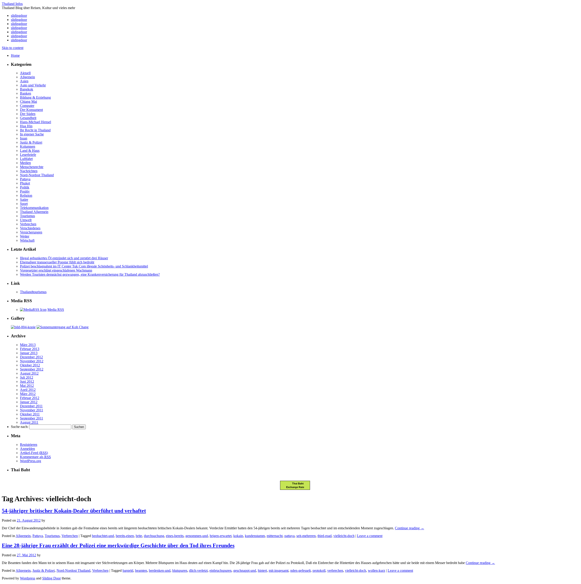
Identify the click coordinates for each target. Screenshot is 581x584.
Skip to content (12, 48)
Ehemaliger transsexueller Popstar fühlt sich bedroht (57, 262)
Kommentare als (35, 457)
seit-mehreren (306, 536)
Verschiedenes (30, 228)
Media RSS (55, 310)
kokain (238, 536)
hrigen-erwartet (220, 536)
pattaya (289, 536)
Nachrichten (28, 171)
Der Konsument (31, 110)
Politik (24, 187)
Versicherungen (31, 232)
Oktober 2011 (30, 414)
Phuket (25, 183)
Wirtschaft (27, 240)
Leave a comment (369, 536)
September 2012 (31, 369)
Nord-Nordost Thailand (37, 175)
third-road (325, 536)
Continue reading (409, 528)
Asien (24, 81)
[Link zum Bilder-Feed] (33, 310)
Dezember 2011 (31, 406)
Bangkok (26, 89)
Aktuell (25, 73)
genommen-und (196, 536)
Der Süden (27, 114)
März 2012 (28, 394)
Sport (24, 204)
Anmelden (27, 449)
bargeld (128, 570)
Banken (25, 93)
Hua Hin (26, 126)
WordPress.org (30, 461)
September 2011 (31, 418)
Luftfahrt (26, 159)
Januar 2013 (28, 353)
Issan (23, 138)
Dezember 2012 (31, 357)
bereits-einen (125, 536)
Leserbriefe (28, 155)
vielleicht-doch (344, 536)
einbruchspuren (220, 570)
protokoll (319, 570)
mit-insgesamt (278, 570)
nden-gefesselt (300, 570)
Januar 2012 (28, 402)
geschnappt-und (244, 570)
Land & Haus (29, 150)
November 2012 (31, 361)
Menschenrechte (31, 167)
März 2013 (28, 345)
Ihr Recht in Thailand (35, 130)
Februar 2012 (29, 398)
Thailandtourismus (33, 292)
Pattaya (25, 179)
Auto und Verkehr (33, 85)
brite (139, 536)
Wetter (24, 236)
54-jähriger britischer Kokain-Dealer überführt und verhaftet (74, 511)
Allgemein (27, 77)
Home (15, 55)
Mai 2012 (27, 386)
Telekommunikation (34, 208)
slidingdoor (19, 15)
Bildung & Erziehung (35, 97)
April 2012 (28, 390)
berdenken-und (159, 570)
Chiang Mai (28, 101)
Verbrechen (28, 224)
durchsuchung (154, 536)
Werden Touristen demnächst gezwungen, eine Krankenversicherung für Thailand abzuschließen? (90, 274)
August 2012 (29, 373)
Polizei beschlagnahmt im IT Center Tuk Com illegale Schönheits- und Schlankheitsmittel (84, 266)
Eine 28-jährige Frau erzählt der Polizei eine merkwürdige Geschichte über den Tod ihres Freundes (118, 545)
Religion (26, 195)
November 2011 (31, 410)
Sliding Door (51, 578)
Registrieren (28, 445)
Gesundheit (28, 118)
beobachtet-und (103, 536)
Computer (27, 106)
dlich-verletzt (198, 570)
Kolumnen (27, 146)
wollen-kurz (376, 570)
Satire (24, 199)
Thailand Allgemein (34, 212)
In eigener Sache (32, 134)
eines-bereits (175, 536)
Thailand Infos (12, 4)
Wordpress (27, 578)
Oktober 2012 (30, 365)
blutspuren (179, 570)
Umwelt (26, 220)
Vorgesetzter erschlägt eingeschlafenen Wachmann (56, 270)
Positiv (25, 191)
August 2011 (29, 422)
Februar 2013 (29, 349)
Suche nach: (19, 427)
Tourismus (27, 216)
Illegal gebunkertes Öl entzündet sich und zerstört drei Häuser (64, 258)
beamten (141, 570)
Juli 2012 (26, 377)
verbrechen (335, 570)
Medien (25, 163)
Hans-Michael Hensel (35, 122)
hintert (262, 570)
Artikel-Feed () (34, 453)
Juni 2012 (27, 381)
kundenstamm (255, 536)
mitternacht (275, 536)
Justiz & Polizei (31, 142)
